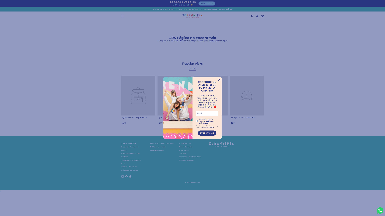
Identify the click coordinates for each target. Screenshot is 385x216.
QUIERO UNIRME (207, 133)
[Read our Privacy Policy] (217, 126)
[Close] (219, 79)
